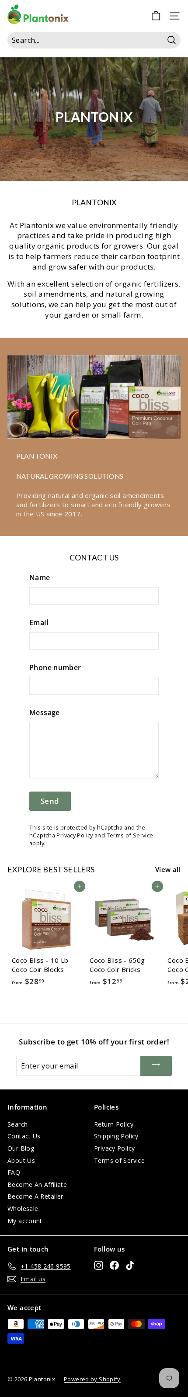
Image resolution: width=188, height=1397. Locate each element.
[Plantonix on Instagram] (98, 1265)
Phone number (55, 667)
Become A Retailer (35, 1196)
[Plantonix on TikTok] (130, 1265)
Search (17, 1124)
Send (50, 801)
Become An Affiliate (37, 1184)
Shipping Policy (116, 1136)
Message (44, 712)
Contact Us (24, 1136)
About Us (21, 1160)
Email (38, 622)
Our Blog (20, 1148)
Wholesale (22, 1208)
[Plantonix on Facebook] (114, 1265)
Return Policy (113, 1124)
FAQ (13, 1172)
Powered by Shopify (92, 1379)
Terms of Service (130, 835)
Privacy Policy (74, 835)
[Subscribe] (156, 1066)
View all (168, 869)
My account (24, 1221)
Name (39, 577)
